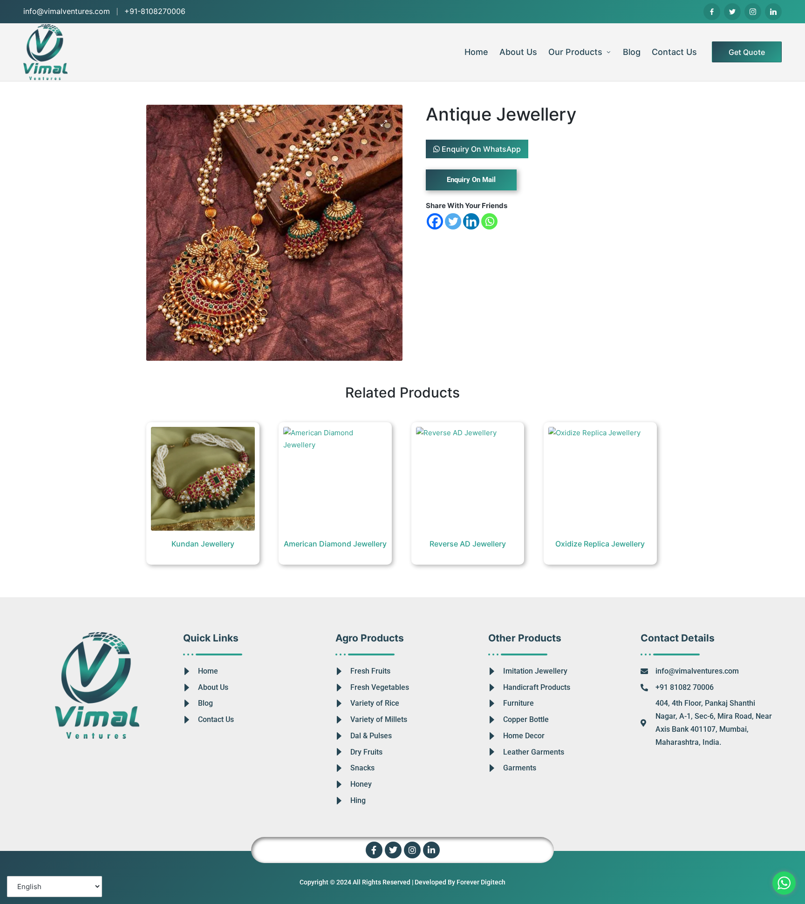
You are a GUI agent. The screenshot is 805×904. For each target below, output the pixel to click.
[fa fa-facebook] (711, 11)
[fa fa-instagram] (752, 11)
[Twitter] (453, 221)
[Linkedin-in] (431, 850)
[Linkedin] (471, 221)
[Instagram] (412, 850)
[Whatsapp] (489, 221)
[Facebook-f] (374, 850)
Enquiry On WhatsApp (480, 149)
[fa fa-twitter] (732, 11)
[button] (747, 51)
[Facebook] (435, 221)
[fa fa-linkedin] (773, 11)
